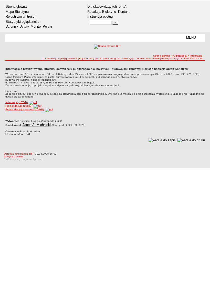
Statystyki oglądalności (23, 22)
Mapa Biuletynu (17, 12)
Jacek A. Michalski (37, 125)
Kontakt (124, 12)
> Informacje (194, 55)
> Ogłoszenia (179, 55)
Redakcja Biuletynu (101, 12)
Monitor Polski (41, 26)
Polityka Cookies (13, 156)
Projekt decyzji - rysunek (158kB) (25, 109)
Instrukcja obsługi (100, 16)
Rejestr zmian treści (20, 16)
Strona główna (16, 6)
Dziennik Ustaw (17, 26)
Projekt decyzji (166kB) (19, 105)
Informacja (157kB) (16, 102)
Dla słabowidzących (102, 6)
